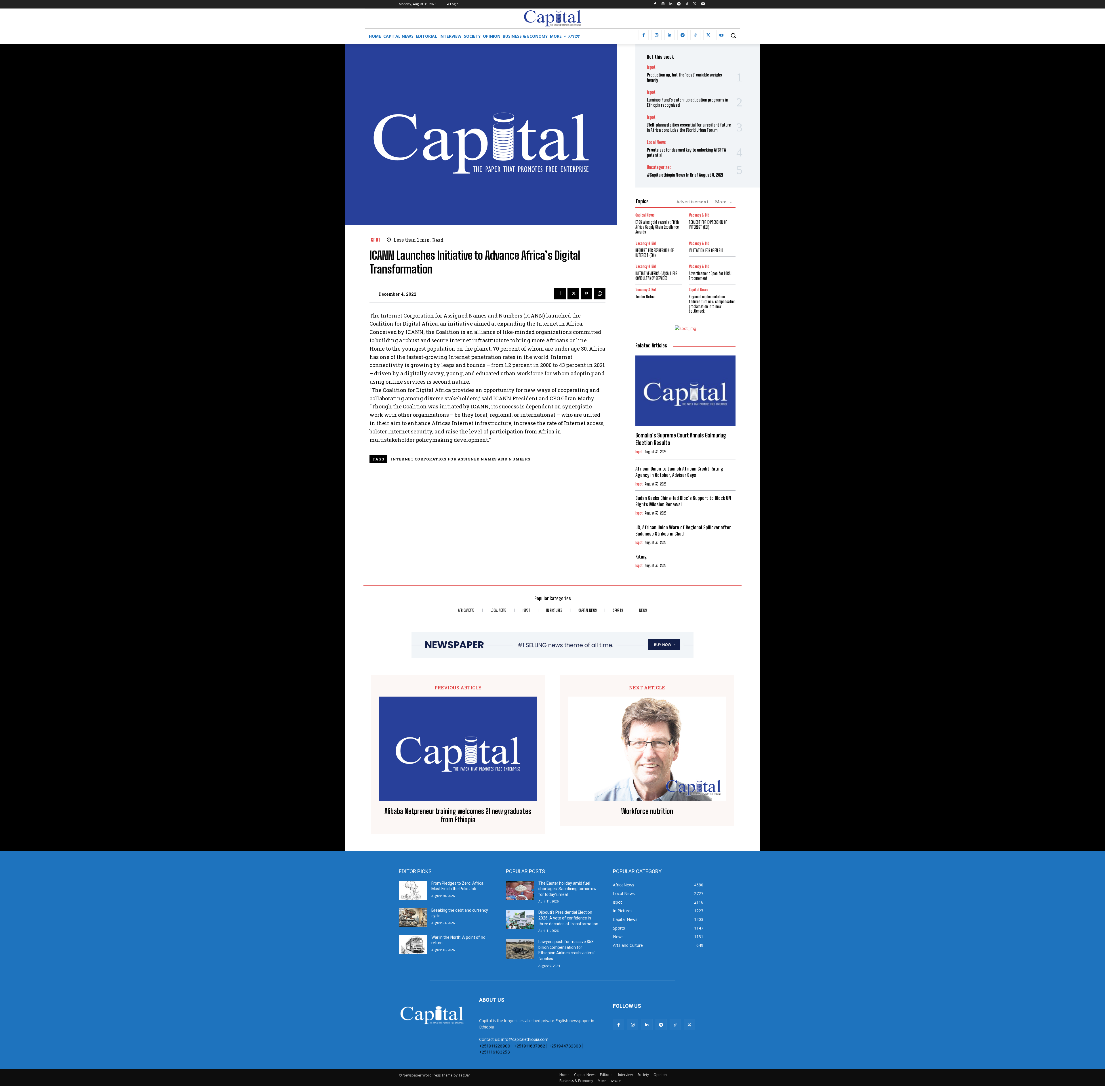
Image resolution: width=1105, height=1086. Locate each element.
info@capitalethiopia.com (524, 1039)
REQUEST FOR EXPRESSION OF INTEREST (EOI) (708, 225)
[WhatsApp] (599, 293)
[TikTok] (687, 4)
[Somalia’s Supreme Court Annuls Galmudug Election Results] (685, 390)
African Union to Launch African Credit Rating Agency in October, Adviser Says (679, 472)
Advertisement (692, 201)
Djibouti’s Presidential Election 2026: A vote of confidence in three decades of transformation (568, 918)
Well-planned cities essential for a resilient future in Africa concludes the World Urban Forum (689, 127)
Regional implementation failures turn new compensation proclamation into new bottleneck (712, 303)
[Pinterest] (586, 293)
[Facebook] (654, 4)
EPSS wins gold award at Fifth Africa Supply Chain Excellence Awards (657, 227)
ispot (375, 239)
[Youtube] (703, 4)
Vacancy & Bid (699, 215)
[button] (733, 35)
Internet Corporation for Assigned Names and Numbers (460, 459)
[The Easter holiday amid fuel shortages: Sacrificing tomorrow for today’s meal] (520, 890)
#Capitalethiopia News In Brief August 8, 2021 (685, 174)
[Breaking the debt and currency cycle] (413, 917)
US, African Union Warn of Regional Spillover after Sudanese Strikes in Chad (683, 530)
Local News (656, 142)
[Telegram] (679, 4)
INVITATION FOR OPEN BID (706, 250)
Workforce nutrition (647, 811)
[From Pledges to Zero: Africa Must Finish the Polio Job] (413, 890)
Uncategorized (659, 167)
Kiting (641, 557)
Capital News (645, 215)
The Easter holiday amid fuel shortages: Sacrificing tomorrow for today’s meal (567, 889)
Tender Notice (645, 296)
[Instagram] (663, 4)
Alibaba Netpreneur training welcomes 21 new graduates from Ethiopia (457, 815)
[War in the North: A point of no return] (413, 944)
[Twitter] (694, 4)
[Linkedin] (671, 4)
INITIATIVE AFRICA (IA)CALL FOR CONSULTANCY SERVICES (656, 276)
